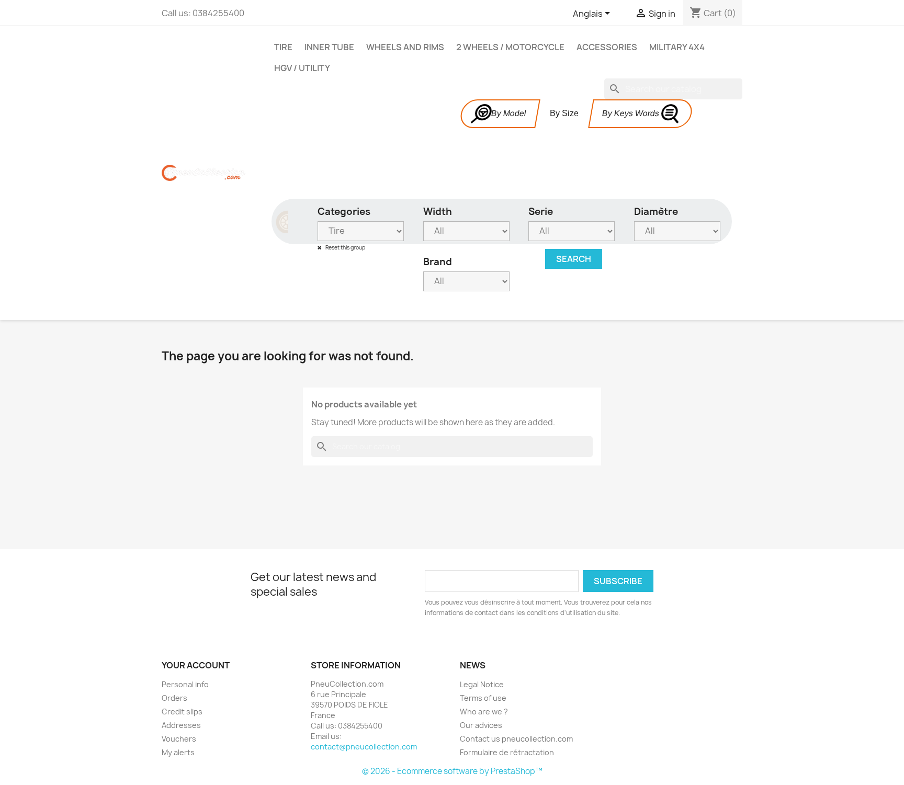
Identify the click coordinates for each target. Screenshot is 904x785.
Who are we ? (484, 711)
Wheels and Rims (405, 47)
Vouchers (179, 739)
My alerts (178, 752)
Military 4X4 (677, 47)
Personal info (185, 684)
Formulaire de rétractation (507, 752)
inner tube (329, 47)
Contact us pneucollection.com (516, 739)
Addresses (181, 725)
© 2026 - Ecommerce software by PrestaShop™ (452, 771)
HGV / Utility (302, 68)
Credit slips (182, 711)
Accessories (607, 47)
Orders (174, 698)
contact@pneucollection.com (364, 747)
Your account (196, 665)
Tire (283, 47)
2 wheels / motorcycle (510, 47)
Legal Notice (482, 684)
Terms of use (483, 698)
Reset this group (344, 247)
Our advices (481, 725)
